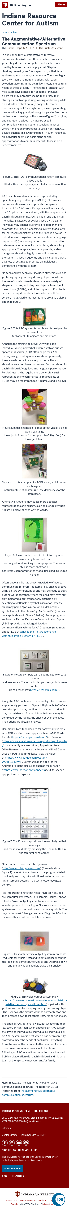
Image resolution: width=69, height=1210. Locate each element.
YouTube (19, 1143)
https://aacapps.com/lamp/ (29, 737)
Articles (13, 32)
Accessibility (11, 1200)
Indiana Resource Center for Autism (30, 19)
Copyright (15, 1204)
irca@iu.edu (35, 1121)
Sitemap (6, 1128)
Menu (61, 4)
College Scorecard (27, 1200)
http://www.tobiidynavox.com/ (21, 868)
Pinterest (26, 1143)
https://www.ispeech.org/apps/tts (24, 770)
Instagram (12, 1143)
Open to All (42, 1200)
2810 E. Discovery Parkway (16, 1117)
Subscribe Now (12, 1168)
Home (4, 32)
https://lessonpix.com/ (44, 690)
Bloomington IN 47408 (43, 1117)
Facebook (5, 1143)
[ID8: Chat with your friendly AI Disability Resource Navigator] (58, 1199)
